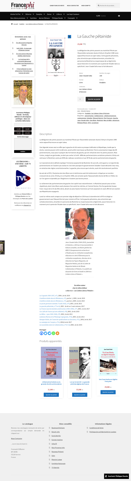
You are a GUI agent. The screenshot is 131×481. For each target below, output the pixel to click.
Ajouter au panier (94, 99)
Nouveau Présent (58, 452)
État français (108, 118)
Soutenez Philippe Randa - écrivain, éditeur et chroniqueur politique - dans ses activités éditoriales (23, 117)
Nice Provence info (58, 448)
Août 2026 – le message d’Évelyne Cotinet (24, 49)
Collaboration (98, 116)
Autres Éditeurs (44, 18)
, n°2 (53, 298)
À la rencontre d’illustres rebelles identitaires (24, 55)
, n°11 (60, 319)
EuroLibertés (56, 436)
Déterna (28, 14)
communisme (81, 118)
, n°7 (58, 309)
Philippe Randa (57, 18)
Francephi (71, 18)
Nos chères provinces (17, 18)
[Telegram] (49, 333)
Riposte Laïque (57, 460)
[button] (69, 36)
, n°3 (53, 301)
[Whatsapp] (53, 333)
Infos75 (54, 444)
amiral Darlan (89, 116)
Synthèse (33, 18)
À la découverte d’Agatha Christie (24, 44)
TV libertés (55, 468)
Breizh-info (56, 432)
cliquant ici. (27, 205)
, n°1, (49, 296)
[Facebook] (41, 333)
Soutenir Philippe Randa (118, 476)
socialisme (94, 123)
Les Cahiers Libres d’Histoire (34, 24)
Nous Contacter (73, 5)
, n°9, (50, 314)
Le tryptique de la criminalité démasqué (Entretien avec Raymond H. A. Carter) (24, 62)
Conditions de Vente (57, 5)
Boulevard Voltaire (58, 428)
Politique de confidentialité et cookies (102, 432)
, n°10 (56, 317)
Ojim (53, 456)
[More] (57, 333)
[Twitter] (45, 333)
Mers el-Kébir (108, 120)
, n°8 (53, 311)
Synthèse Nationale (58, 464)
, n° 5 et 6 (50, 306)
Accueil (16, 24)
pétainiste (115, 120)
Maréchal (100, 120)
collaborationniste (110, 116)
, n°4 (54, 304)
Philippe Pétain (82, 123)
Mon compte (85, 5)
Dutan (49, 14)
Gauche (115, 118)
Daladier (89, 118)
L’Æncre (59, 14)
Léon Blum (93, 120)
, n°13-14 (55, 325)
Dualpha (39, 14)
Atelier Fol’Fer (15, 14)
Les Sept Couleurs (73, 14)
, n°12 (50, 322)
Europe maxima (57, 440)
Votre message (23, 137)
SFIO (89, 123)
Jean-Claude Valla (83, 120)
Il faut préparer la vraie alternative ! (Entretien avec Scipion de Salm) (24, 71)
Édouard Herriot (98, 118)
